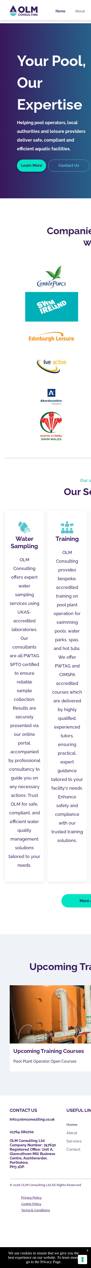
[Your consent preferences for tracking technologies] (82, 1259)
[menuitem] (60, 11)
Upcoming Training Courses (48, 1051)
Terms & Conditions (35, 1210)
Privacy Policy (31, 1197)
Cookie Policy (31, 1204)
